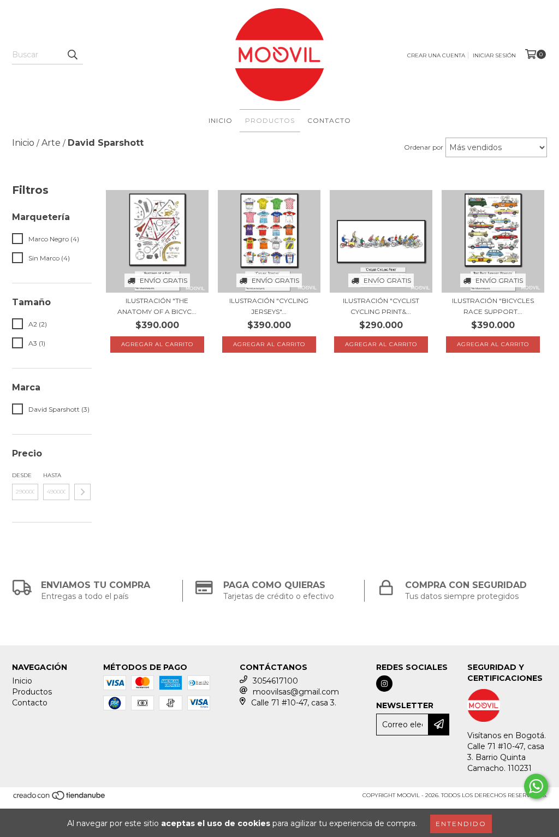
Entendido (461, 824)
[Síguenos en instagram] (384, 683)
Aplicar (82, 492)
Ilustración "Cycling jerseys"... (268, 306)
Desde (22, 475)
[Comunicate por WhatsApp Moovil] (536, 786)
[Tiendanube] (60, 798)
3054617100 (275, 681)
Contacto (329, 120)
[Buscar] (72, 54)
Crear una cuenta (436, 55)
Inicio (221, 120)
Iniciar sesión (494, 55)
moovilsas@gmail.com (296, 692)
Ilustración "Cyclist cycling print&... (381, 306)
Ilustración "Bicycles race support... (493, 306)
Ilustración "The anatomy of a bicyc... (157, 306)
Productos (270, 120)
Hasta (52, 475)
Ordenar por (423, 147)
